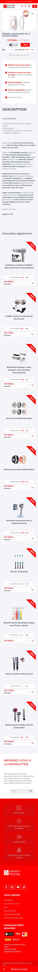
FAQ (5, 907)
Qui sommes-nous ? (12, 904)
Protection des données (13, 918)
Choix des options (32, 487)
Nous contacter (10, 911)
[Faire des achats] (30, 6)
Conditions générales (12, 914)
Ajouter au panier (19, 969)
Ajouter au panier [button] (32, 283)
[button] (34, 6)
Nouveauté (8, 900)
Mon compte (25, 6)
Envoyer (30, 791)
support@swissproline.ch (12, 952)
